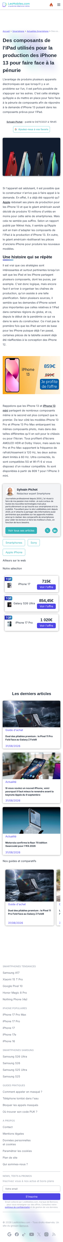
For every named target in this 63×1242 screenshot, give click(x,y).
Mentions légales (13, 1133)
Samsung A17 (11, 972)
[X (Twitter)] (47, 530)
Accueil (6, 31)
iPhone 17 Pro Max (14, 1014)
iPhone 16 (9, 1041)
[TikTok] (24, 1234)
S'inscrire (31, 1196)
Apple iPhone (14, 552)
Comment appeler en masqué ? (22, 1091)
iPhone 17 (9, 1028)
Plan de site (10, 1157)
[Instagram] (46, 1234)
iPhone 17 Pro (11, 1021)
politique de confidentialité (17, 1207)
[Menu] (58, 5)
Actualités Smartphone (38, 31)
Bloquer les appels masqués (20, 1105)
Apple (6, 202)
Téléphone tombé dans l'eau (20, 1098)
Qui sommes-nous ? (15, 1164)
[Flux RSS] (54, 1234)
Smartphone (18, 31)
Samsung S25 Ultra (15, 1069)
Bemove (23, 1225)
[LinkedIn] (55, 530)
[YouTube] (32, 1234)
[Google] (9, 1234)
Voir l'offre (46, 587)
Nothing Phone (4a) (15, 999)
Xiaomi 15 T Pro (13, 979)
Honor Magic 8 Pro (15, 992)
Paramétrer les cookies (17, 1151)
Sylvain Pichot (15, 121)
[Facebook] (17, 1234)
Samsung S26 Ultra (15, 1056)
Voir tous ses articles (21, 530)
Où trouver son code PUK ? (20, 1111)
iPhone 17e (9, 1034)
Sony (34, 542)
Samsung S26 (11, 1063)
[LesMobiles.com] (16, 4)
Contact (8, 1127)
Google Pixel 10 (13, 986)
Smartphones (14, 542)
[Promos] (51, 5)
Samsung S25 (11, 1076)
